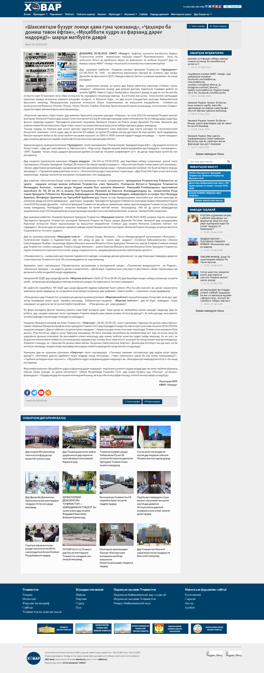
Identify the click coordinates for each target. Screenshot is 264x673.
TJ (184, 7)
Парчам (81, 599)
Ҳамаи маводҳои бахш (210, 153)
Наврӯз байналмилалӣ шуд (132, 603)
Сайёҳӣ (143, 14)
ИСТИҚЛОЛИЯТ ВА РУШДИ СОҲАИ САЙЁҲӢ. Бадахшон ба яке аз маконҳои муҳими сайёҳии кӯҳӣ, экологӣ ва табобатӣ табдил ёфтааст (215, 295)
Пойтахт (69, 14)
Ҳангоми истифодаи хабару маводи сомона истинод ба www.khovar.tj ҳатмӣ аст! (208, 61)
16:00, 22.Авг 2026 (211, 304)
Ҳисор (189, 603)
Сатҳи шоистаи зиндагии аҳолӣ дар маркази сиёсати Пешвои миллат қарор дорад (214, 276)
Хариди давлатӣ (159, 14)
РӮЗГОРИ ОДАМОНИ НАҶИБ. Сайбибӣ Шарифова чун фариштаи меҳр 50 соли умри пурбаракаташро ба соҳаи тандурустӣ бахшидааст (215, 222)
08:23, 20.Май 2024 (199, 96)
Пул (78, 607)
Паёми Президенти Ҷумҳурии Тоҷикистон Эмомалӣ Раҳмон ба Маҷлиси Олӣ (206, 176)
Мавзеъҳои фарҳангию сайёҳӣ (205, 589)
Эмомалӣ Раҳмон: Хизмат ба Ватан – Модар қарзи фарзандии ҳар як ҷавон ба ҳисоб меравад (209, 123)
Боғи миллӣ (193, 595)
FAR (202, 7)
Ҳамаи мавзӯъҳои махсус (209, 200)
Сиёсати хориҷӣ (86, 14)
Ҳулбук (190, 607)
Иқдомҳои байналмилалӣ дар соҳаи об (140, 595)
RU (188, 7)
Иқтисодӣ (29, 599)
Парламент (56, 14)
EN (193, 7)
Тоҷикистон (30, 589)
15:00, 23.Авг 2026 (211, 265)
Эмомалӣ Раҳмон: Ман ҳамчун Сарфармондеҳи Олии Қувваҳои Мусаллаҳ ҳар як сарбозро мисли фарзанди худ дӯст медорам (206, 139)
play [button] (227, 6)
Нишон (80, 595)
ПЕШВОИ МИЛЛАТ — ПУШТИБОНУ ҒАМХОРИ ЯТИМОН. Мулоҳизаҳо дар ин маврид (215, 242)
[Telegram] (34, 393)
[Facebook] (27, 393)
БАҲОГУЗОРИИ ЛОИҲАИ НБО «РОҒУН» (205, 194)
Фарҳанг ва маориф (35, 603)
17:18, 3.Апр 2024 (199, 129)
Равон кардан (218, 26)
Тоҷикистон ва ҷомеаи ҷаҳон (42, 612)
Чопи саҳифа (197, 26)
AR (197, 7)
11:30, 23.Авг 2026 (211, 283)
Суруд (80, 603)
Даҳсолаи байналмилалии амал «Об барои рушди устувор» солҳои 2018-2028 (209, 186)
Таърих (27, 595)
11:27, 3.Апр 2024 (198, 147)
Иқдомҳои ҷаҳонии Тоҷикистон (135, 589)
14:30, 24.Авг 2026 (211, 232)
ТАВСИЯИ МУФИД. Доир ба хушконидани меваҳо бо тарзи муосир (215, 259)
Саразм (190, 599)
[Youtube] (41, 393)
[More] (48, 393)
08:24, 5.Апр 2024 (199, 114)
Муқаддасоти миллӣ (89, 589)
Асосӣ (27, 14)
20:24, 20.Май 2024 (199, 67)
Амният (102, 14)
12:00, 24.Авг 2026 (211, 250)
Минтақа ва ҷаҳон (181, 14)
